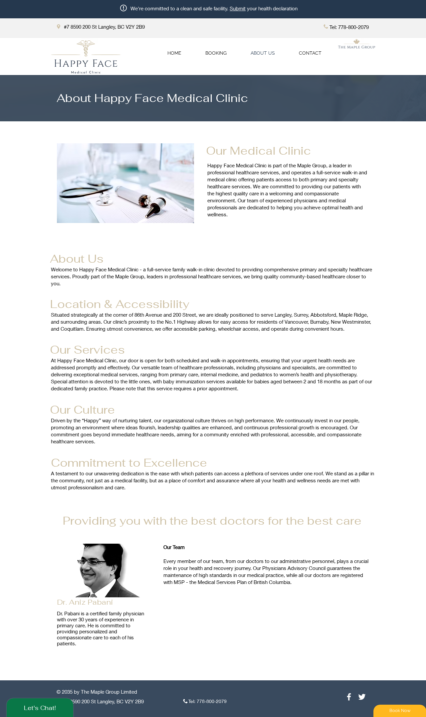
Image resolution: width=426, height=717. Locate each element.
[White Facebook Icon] (349, 697)
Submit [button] (238, 8)
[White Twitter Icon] (362, 697)
